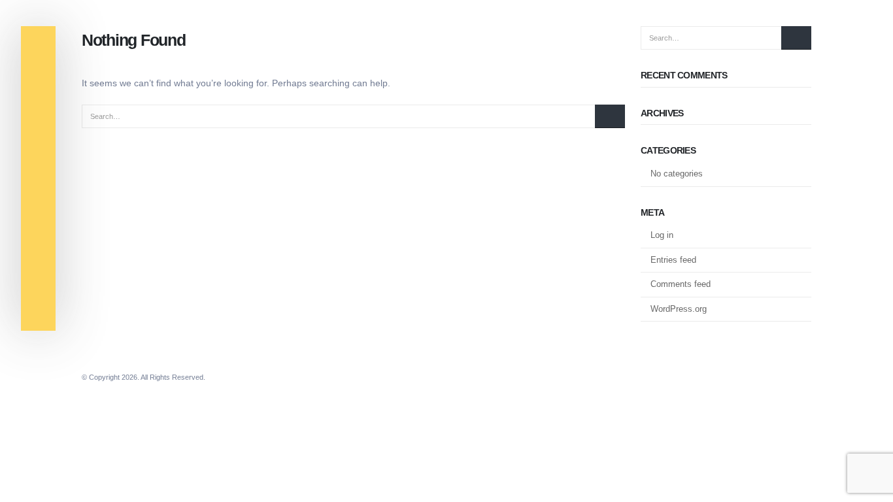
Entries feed (673, 260)
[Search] (610, 116)
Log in (661, 235)
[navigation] (38, 45)
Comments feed (680, 284)
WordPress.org (678, 309)
